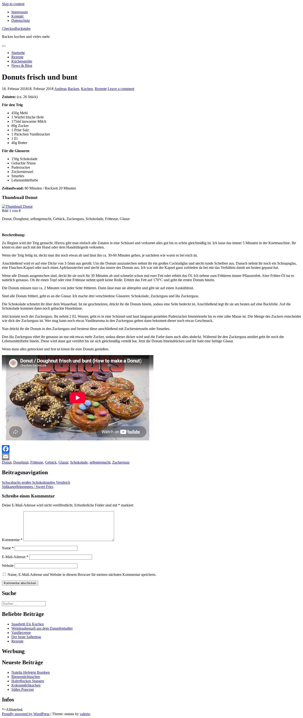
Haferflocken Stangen (27, 681)
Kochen (87, 89)
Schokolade (79, 462)
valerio (85, 714)
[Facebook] (151, 449)
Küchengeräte (21, 61)
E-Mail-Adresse (15, 557)
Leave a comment (121, 89)
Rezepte (17, 57)
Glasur (63, 462)
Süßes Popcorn (22, 689)
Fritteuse (36, 462)
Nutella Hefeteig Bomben (30, 672)
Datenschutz (20, 20)
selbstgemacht (99, 462)
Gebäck (51, 462)
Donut (6, 462)
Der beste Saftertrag (26, 637)
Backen (73, 89)
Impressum (19, 12)
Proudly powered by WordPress (25, 714)
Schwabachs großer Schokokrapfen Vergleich (36, 482)
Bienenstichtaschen (25, 677)
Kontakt (17, 16)
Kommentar (12, 540)
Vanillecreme (21, 633)
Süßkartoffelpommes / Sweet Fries (27, 487)
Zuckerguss (120, 462)
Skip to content (13, 4)
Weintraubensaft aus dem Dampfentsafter (42, 628)
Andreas (60, 89)
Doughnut (20, 462)
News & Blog (21, 65)
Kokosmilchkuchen (25, 685)
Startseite (18, 53)
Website (8, 566)
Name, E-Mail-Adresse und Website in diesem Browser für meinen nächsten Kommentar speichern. (82, 575)
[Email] (151, 456)
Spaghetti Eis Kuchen (27, 624)
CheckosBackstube (16, 29)
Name (8, 548)
